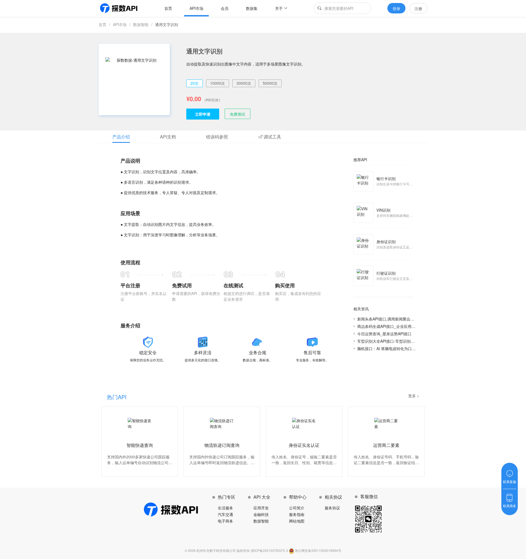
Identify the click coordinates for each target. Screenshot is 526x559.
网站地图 (296, 521)
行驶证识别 (386, 273)
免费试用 (182, 285)
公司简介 (296, 507)
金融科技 (261, 514)
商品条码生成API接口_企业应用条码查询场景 (395, 326)
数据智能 (140, 24)
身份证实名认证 (304, 445)
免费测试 (237, 114)
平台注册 (130, 285)
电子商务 (225, 521)
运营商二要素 (386, 445)
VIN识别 (383, 210)
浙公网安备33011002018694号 (317, 550)
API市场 (196, 8)
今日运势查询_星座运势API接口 (384, 333)
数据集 (252, 8)
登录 (396, 8)
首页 (168, 8)
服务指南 (296, 514)
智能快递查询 (140, 445)
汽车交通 (225, 514)
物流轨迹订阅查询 (221, 445)
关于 (279, 8)
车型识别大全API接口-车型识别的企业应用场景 (397, 341)
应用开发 (261, 507)
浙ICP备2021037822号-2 (270, 550)
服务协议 (332, 507)
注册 (418, 8)
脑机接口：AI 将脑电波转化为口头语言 (390, 348)
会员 (224, 8)
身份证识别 (386, 241)
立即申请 (202, 114)
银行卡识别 (386, 178)
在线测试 (233, 285)
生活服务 (225, 507)
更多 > (413, 395)
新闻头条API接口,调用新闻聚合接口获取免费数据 (399, 319)
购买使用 (285, 285)
